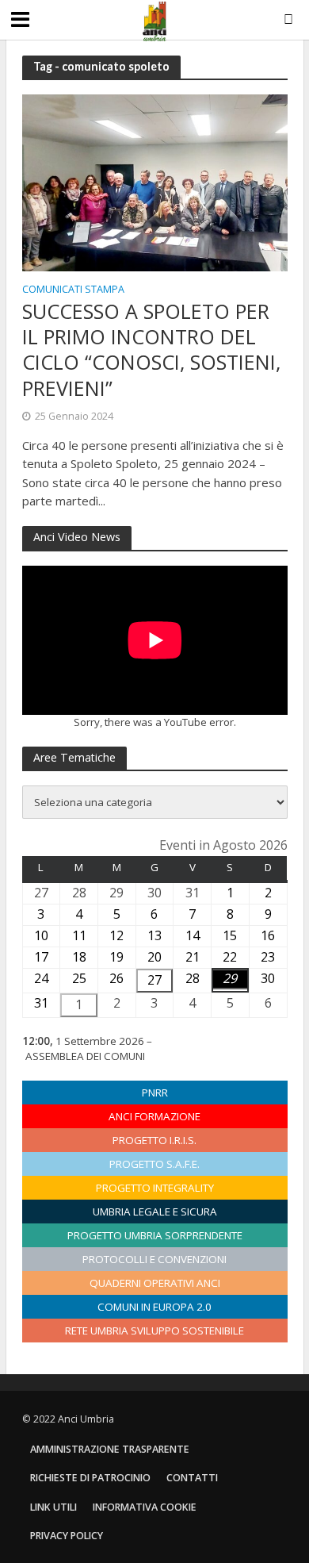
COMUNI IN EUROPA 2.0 (154, 1307)
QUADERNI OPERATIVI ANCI (155, 1283)
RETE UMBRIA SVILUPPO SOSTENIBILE (154, 1330)
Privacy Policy (66, 1535)
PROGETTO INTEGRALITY (155, 1188)
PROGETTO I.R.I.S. (154, 1140)
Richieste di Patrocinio (90, 1477)
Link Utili (53, 1507)
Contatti (192, 1477)
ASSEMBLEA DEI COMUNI (85, 1056)
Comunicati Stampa (73, 290)
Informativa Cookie (144, 1507)
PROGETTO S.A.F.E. (154, 1164)
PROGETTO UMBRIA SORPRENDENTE (154, 1235)
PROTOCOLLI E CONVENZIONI (154, 1259)
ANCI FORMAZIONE (154, 1116)
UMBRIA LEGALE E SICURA (155, 1211)
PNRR (155, 1092)
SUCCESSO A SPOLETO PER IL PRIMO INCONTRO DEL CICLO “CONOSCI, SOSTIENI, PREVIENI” (151, 349)
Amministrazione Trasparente (109, 1449)
